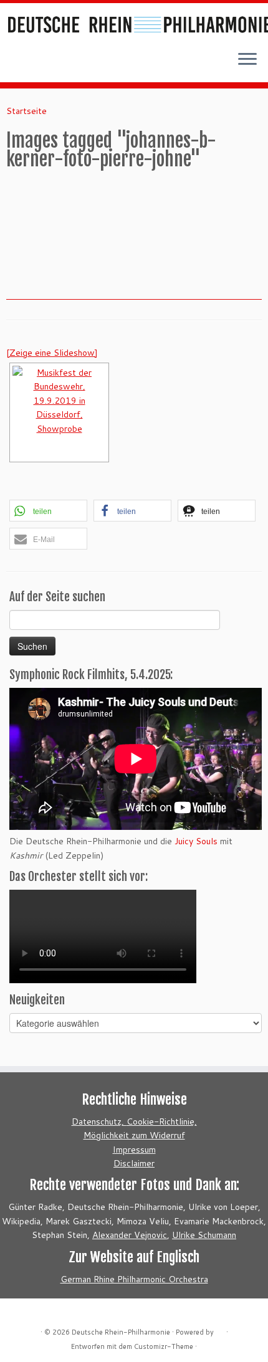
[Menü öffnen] (247, 59)
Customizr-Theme (163, 1346)
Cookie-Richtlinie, (162, 1121)
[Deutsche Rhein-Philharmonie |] (134, 21)
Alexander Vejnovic (129, 1235)
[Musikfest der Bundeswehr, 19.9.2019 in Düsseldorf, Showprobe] (59, 412)
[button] (48, 510)
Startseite (26, 111)
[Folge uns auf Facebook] (29, 63)
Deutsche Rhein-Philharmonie (121, 1332)
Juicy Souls (196, 841)
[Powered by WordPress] (220, 1329)
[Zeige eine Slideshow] (52, 352)
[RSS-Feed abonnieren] (15, 63)
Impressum (134, 1149)
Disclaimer (134, 1163)
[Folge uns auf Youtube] (42, 63)
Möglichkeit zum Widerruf (134, 1135)
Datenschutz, (99, 1121)
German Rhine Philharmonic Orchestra (134, 1279)
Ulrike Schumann (204, 1235)
